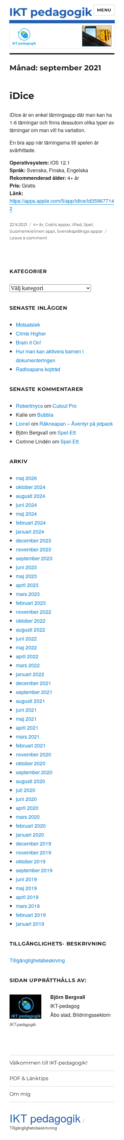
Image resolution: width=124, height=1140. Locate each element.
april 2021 (27, 727)
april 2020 (27, 807)
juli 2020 (25, 790)
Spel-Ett (67, 432)
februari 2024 (31, 522)
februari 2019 (31, 914)
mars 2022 (28, 665)
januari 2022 (30, 674)
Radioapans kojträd (38, 369)
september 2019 (34, 870)
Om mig (20, 1094)
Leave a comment (28, 237)
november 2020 (33, 754)
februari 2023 (31, 602)
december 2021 (33, 683)
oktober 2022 (30, 620)
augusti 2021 (30, 701)
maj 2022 (26, 647)
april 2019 (27, 897)
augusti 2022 (30, 629)
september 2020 (34, 772)
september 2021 (34, 692)
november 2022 (33, 611)
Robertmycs (29, 405)
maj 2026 (26, 478)
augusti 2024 (30, 495)
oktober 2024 (30, 487)
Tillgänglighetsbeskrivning (33, 1128)
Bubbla (45, 414)
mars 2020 (28, 816)
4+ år (38, 224)
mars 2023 (28, 594)
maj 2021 (26, 718)
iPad (77, 224)
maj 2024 (26, 513)
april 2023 (27, 585)
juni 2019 (26, 879)
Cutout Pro (64, 405)
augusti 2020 (30, 781)
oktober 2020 (30, 763)
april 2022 (27, 656)
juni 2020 (26, 799)
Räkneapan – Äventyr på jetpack (76, 423)
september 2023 (34, 558)
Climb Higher (31, 333)
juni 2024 (26, 504)
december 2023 (33, 540)
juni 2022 (26, 638)
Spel (88, 224)
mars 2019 (28, 906)
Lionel (23, 423)
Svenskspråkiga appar (80, 231)
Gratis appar (57, 224)
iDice (22, 95)
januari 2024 (30, 531)
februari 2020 (31, 825)
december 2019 (33, 843)
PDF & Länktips (29, 1078)
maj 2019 (26, 888)
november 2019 (33, 852)
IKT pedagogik (50, 12)
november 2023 (33, 549)
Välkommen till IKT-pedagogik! (48, 1063)
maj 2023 (26, 576)
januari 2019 (30, 923)
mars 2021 (28, 736)
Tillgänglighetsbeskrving (37, 960)
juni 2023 (26, 567)
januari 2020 (30, 834)
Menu (104, 9)
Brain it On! (28, 342)
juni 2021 (26, 709)
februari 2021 (31, 745)
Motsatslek (28, 324)
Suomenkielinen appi (32, 231)
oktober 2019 (30, 861)
